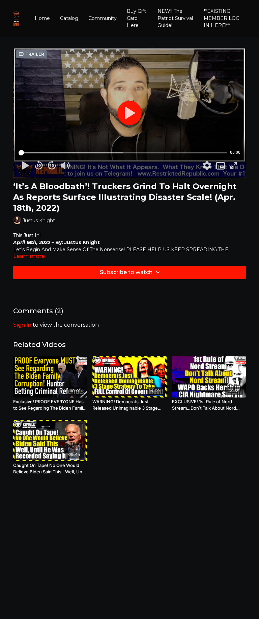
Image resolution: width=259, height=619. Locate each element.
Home (42, 18)
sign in (22, 325)
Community (102, 18)
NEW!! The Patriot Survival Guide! (175, 18)
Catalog (69, 18)
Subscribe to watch (126, 272)
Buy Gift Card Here (136, 18)
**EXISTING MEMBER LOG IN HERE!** (221, 18)
